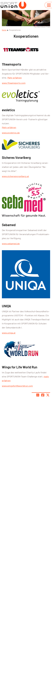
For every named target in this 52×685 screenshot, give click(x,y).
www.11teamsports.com (13, 83)
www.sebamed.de (11, 243)
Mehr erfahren (14, 77)
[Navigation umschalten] (49, 5)
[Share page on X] (48, 395)
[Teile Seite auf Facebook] (43, 395)
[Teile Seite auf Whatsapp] (37, 395)
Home (4, 30)
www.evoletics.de (11, 132)
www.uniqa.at (9, 332)
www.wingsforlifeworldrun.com (17, 385)
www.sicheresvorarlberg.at (15, 176)
